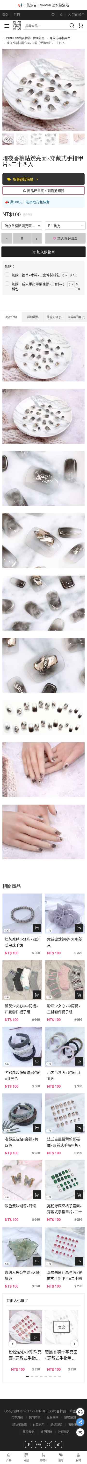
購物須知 (70, 1417)
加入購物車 (45, 251)
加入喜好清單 (67, 238)
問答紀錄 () (55, 317)
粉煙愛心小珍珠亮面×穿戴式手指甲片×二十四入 (25, 1355)
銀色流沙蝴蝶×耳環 (20, 1205)
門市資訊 (17, 1417)
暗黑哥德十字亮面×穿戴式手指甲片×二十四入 (61, 1355)
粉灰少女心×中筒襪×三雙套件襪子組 (63, 1008)
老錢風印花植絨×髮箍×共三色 (22, 1075)
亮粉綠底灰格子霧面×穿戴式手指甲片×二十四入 (64, 1211)
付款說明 (38, 1424)
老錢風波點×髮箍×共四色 (21, 1141)
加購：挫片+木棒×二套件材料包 (36, 274)
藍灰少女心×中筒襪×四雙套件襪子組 (21, 1008)
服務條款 (52, 1417)
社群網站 (64, 1432)
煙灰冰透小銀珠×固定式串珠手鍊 (22, 942)
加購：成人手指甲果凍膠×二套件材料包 (38, 286)
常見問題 (46, 1432)
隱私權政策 (19, 1424)
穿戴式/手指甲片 (60, 38)
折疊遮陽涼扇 (23, 179)
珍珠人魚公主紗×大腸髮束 (22, 1275)
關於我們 (28, 1432)
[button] (12, 1344)
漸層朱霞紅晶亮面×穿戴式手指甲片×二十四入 (64, 1278)
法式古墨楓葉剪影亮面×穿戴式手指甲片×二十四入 (63, 1145)
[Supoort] (80, 1412)
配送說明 (56, 1424)
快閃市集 (35, 1417)
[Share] (80, 1422)
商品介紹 (11, 317)
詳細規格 (33, 317)
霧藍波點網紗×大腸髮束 (64, 942)
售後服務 (74, 1424)
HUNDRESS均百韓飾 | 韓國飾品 (23, 38)
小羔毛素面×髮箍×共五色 (63, 1075)
